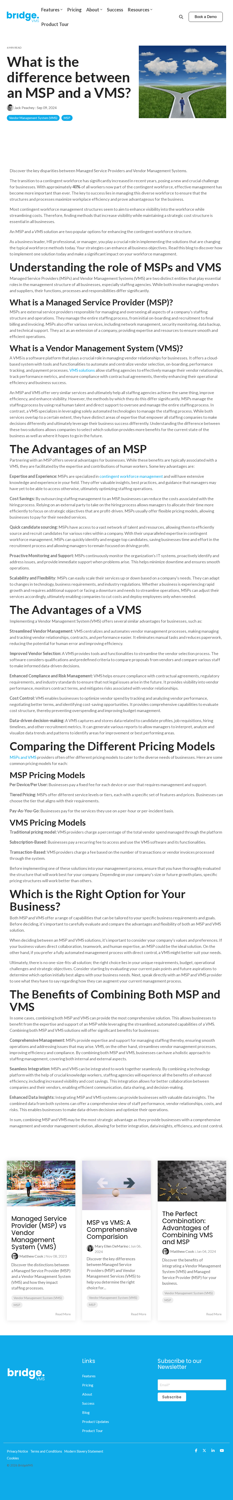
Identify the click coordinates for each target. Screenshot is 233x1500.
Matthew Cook (31, 1256)
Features (50, 9)
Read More (63, 1314)
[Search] (181, 17)
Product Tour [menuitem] (92, 1430)
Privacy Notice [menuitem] (17, 1451)
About (92, 9)
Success (115, 9)
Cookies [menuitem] (13, 1458)
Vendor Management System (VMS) (33, 118)
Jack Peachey (24, 108)
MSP (67, 118)
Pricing (74, 9)
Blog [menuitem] (86, 1412)
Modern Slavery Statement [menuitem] (83, 1451)
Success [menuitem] (88, 1403)
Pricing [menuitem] (87, 1385)
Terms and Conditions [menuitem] (46, 1451)
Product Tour (55, 24)
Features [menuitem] (89, 1376)
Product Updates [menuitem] (95, 1421)
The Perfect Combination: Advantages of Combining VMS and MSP (187, 1227)
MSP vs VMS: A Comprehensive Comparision (112, 1229)
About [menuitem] (87, 1394)
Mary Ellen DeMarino (111, 1246)
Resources (138, 9)
